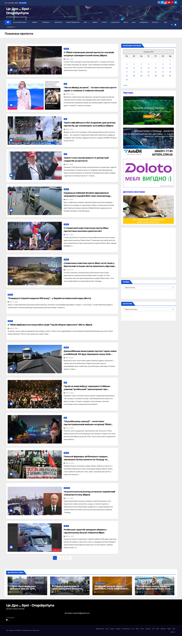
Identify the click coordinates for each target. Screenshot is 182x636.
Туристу (10, 27)
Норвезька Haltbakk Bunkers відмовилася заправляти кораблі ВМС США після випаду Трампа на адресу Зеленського (87, 196)
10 (127, 68)
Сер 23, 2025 (70, 94)
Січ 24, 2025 (69, 270)
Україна (45, 22)
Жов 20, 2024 (13, 328)
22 (163, 72)
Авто (126, 22)
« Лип (125, 85)
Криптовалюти (72, 22)
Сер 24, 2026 (15, 592)
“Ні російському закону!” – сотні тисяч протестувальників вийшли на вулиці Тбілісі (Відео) (87, 424)
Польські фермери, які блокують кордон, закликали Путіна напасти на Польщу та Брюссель (86, 459)
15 (163, 68)
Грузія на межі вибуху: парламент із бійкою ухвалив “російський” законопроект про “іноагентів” (87, 389)
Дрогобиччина (20, 22)
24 (127, 76)
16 (170, 68)
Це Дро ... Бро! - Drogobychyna (30, 605)
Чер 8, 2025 (69, 129)
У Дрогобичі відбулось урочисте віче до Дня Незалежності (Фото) (22, 588)
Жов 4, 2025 (69, 59)
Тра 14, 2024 (70, 393)
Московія (66, 487)
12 (141, 68)
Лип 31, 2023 (70, 536)
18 (134, 72)
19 (141, 72)
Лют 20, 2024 (70, 463)
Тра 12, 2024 (70, 428)
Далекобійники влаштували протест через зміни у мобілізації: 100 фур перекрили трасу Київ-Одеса (90, 354)
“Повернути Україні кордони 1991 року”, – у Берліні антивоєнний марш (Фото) (49, 298)
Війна (95, 22)
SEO (165, 22)
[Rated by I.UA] (8, 620)
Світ (85, 22)
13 (148, 68)
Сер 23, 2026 (143, 592)
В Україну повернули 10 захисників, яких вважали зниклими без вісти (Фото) (67, 588)
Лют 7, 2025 (69, 234)
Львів (34, 22)
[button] (172, 24)
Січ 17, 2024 (69, 498)
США (65, 118)
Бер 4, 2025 (69, 164)
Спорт (104, 22)
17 (127, 72)
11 (134, 68)
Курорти (58, 22)
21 (156, 72)
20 (148, 72)
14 (156, 68)
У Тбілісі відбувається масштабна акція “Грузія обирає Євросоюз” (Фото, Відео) (50, 324)
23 (170, 72)
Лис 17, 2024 (13, 302)
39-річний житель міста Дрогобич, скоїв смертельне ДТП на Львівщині (111, 588)
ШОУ (134, 22)
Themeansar (35, 630)
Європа (66, 48)
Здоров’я (115, 22)
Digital (155, 22)
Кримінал (144, 22)
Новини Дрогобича (15, 583)
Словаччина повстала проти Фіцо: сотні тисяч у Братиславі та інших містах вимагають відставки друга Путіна (90, 266)
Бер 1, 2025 (69, 199)
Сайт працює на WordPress (14, 630)
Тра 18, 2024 (70, 357)
